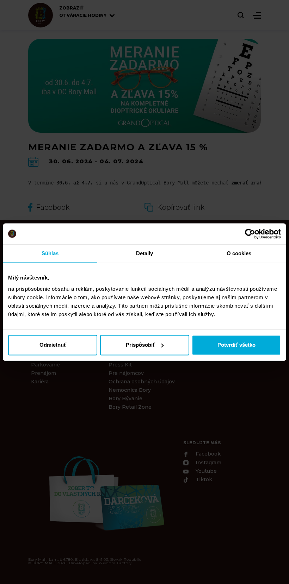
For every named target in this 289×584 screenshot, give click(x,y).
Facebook (207, 454)
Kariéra (40, 381)
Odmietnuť (52, 345)
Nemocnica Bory (130, 390)
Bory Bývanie (125, 398)
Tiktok (203, 480)
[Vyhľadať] (241, 15)
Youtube (205, 471)
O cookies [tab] (239, 253)
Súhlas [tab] (50, 253)
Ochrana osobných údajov (142, 381)
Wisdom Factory (115, 563)
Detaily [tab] (144, 253)
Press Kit (120, 364)
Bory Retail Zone (130, 406)
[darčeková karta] (105, 492)
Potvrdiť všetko (236, 345)
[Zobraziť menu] (257, 15)
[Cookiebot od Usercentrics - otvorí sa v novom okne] (250, 233)
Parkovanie (45, 364)
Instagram (207, 463)
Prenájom (43, 373)
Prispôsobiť (140, 345)
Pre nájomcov (126, 373)
